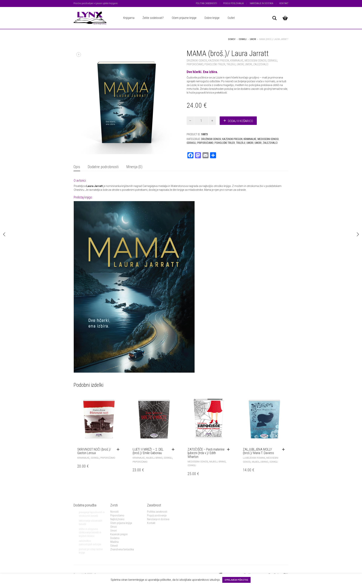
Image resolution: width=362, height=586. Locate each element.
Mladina (114, 541)
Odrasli (243, 39)
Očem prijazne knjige (184, 18)
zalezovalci (260, 64)
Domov (231, 39)
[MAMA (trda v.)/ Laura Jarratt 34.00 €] (4, 234)
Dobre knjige (212, 18)
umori (253, 39)
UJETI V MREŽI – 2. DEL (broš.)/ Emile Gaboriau (148, 451)
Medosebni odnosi (255, 60)
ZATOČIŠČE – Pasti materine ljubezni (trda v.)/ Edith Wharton (206, 453)
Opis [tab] (77, 167)
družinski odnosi (197, 60)
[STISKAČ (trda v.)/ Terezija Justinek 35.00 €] (358, 234)
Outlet (231, 18)
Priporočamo (195, 64)
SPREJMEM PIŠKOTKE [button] (236, 579)
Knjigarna (128, 18)
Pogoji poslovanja (233, 3)
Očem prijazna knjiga (121, 522)
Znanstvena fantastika (122, 549)
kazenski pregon (218, 60)
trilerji (230, 64)
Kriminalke (236, 60)
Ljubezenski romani (254, 457)
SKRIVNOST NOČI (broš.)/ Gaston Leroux (94, 451)
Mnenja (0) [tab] (134, 167)
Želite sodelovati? (153, 18)
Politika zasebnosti (206, 3)
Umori (113, 530)
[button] (119, 449)
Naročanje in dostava (261, 3)
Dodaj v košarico (240, 121)
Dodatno (115, 538)
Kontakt (283, 3)
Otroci (113, 526)
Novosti (114, 511)
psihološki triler (214, 64)
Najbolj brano (154, 457)
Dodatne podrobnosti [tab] (103, 167)
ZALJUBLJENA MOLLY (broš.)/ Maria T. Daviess (258, 451)
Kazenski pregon (119, 534)
